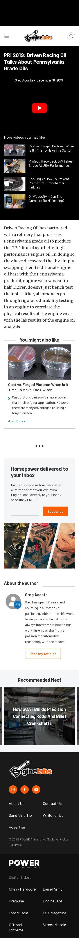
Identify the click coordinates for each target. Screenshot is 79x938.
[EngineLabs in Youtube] (36, 789)
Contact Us (52, 803)
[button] (39, 108)
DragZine (16, 900)
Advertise (17, 827)
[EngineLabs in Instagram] (13, 789)
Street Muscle (54, 924)
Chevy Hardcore (22, 889)
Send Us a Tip (20, 815)
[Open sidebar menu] (6, 36)
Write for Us (53, 815)
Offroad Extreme (16, 927)
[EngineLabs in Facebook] (24, 789)
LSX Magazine (54, 912)
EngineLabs (53, 900)
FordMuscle (18, 912)
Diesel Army (52, 889)
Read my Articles (43, 654)
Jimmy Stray (16, 421)
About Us (16, 803)
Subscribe (55, 511)
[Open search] (71, 36)
